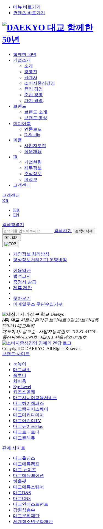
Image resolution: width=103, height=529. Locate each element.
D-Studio (32, 134)
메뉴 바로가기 (27, 7)
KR (5, 200)
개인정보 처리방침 (31, 254)
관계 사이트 (13, 448)
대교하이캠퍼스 (28, 403)
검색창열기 (13, 224)
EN (16, 215)
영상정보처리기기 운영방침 (40, 259)
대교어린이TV (27, 420)
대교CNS (22, 498)
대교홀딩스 (24, 458)
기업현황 (33, 162)
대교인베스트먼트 (30, 504)
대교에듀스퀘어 (28, 487)
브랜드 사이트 (16, 353)
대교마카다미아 (28, 415)
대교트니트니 (26, 432)
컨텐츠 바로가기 (29, 12)
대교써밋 (22, 369)
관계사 (30, 77)
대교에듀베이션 (28, 475)
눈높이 (19, 364)
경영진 (30, 71)
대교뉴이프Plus (28, 426)
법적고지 (22, 276)
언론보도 (33, 129)
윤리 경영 (33, 89)
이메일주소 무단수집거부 (38, 304)
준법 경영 (33, 94)
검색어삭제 (84, 231)
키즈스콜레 (24, 391)
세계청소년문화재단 (33, 521)
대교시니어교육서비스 (35, 397)
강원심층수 (24, 510)
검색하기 (63, 230)
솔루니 (19, 375)
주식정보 (33, 173)
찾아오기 (22, 298)
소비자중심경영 (39, 83)
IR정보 (30, 179)
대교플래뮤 (24, 438)
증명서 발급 (24, 282)
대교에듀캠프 (26, 464)
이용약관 (22, 270)
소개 (28, 66)
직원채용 (33, 151)
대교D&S (22, 492)
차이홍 (19, 381)
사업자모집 (35, 145)
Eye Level (22, 386)
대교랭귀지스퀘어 (30, 409)
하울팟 (19, 481)
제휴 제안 (22, 287)
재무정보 (33, 168)
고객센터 (22, 185)
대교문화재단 (26, 515)
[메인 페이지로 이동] (51, 39)
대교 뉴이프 (24, 469)
